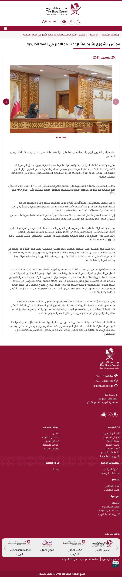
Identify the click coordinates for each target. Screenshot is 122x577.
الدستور (116, 502)
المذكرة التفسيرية (111, 506)
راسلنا (56, 469)
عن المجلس (113, 427)
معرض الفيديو (51, 448)
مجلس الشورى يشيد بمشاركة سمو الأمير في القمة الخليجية (54, 34)
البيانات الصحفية (51, 444)
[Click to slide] (64, 137)
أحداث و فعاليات (50, 437)
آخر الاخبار (93, 34)
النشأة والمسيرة (111, 433)
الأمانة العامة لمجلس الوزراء (20, 552)
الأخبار (56, 433)
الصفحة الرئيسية (110, 34)
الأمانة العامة (113, 441)
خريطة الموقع (69, 559)
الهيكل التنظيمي (111, 437)
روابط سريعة (112, 533)
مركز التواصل (52, 462)
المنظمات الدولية (110, 462)
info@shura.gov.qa (103, 385)
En (71, 21)
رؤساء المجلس (112, 489)
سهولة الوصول (110, 559)
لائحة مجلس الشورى (109, 510)
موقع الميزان (47, 550)
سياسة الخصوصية (89, 559)
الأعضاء (116, 479)
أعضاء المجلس (112, 486)
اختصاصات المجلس (110, 452)
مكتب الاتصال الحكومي (75, 552)
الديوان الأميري (102, 550)
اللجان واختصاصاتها (110, 456)
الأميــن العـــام (112, 444)
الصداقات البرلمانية (110, 473)
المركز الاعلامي (51, 427)
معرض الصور (52, 441)
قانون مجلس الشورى (109, 514)
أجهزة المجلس (112, 448)
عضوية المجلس (112, 469)
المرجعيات (114, 496)
